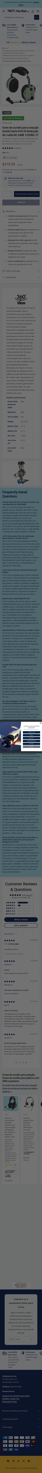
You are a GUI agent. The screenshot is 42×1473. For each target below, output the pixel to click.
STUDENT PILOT (31, 732)
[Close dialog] (41, 723)
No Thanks (31, 746)
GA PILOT (31, 735)
